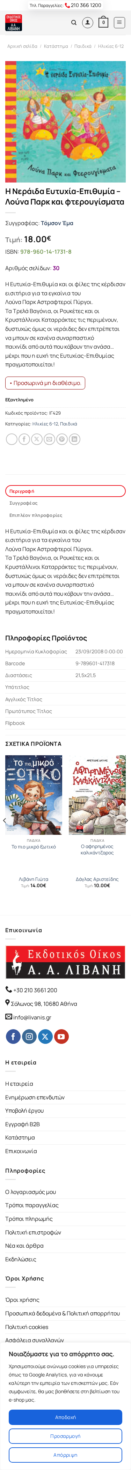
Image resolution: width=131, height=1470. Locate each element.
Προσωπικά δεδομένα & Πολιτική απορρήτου (62, 1313)
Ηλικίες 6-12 (111, 46)
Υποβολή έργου (24, 1110)
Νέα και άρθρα (24, 1245)
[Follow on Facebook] (13, 1036)
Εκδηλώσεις (20, 1259)
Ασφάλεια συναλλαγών (34, 1340)
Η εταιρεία (19, 1083)
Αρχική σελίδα (22, 46)
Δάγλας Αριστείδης (97, 879)
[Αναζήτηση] (74, 22)
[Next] (126, 834)
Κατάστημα (56, 46)
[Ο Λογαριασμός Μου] (87, 22)
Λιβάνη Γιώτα (33, 879)
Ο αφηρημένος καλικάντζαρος (97, 850)
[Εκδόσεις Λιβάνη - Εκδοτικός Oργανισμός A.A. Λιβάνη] (28, 22)
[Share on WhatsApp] (11, 439)
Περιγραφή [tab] (21, 491)
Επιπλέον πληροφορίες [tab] (36, 515)
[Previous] (4, 834)
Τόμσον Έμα (57, 223)
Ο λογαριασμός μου (30, 1192)
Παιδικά (83, 46)
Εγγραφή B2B (22, 1124)
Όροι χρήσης (22, 1300)
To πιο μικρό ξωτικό (34, 847)
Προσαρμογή (65, 1436)
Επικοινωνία (21, 1151)
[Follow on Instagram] (29, 1036)
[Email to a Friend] (49, 439)
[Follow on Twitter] (45, 1036)
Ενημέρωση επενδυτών (35, 1097)
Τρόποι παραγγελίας (32, 1205)
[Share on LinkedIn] (74, 439)
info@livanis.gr (32, 1017)
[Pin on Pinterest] (62, 439)
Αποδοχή (65, 1417)
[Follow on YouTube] (61, 1036)
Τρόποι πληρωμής (29, 1219)
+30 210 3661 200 (34, 990)
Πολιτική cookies (26, 1327)
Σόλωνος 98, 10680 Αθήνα (44, 1004)
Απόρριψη (65, 1455)
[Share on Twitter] (37, 439)
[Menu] (119, 22)
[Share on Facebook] (24, 439)
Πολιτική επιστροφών (33, 1232)
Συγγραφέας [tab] (23, 503)
